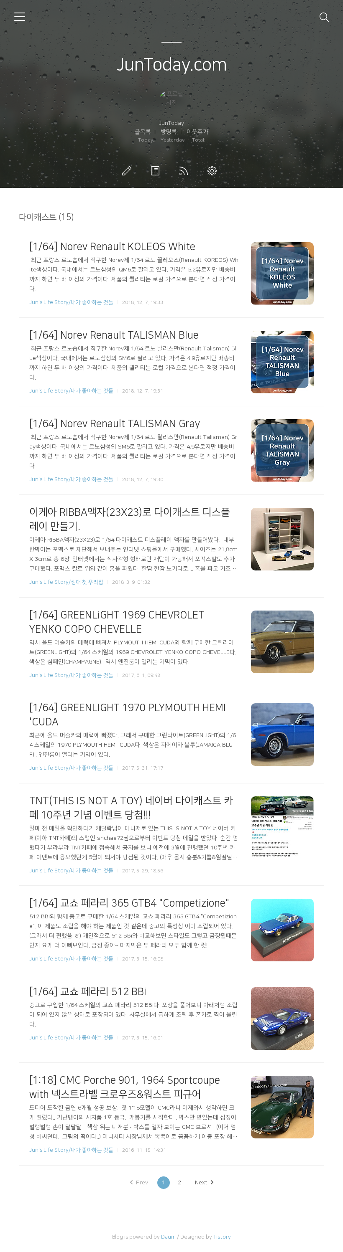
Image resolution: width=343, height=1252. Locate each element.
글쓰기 (128, 170)
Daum (168, 1237)
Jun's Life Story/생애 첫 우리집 (66, 582)
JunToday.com (171, 65)
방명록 (169, 132)
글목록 (143, 132)
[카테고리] (19, 16)
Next (201, 1182)
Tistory (222, 1237)
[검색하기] (324, 16)
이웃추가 (197, 132)
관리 (214, 170)
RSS (185, 170)
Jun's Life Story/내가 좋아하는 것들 (71, 302)
